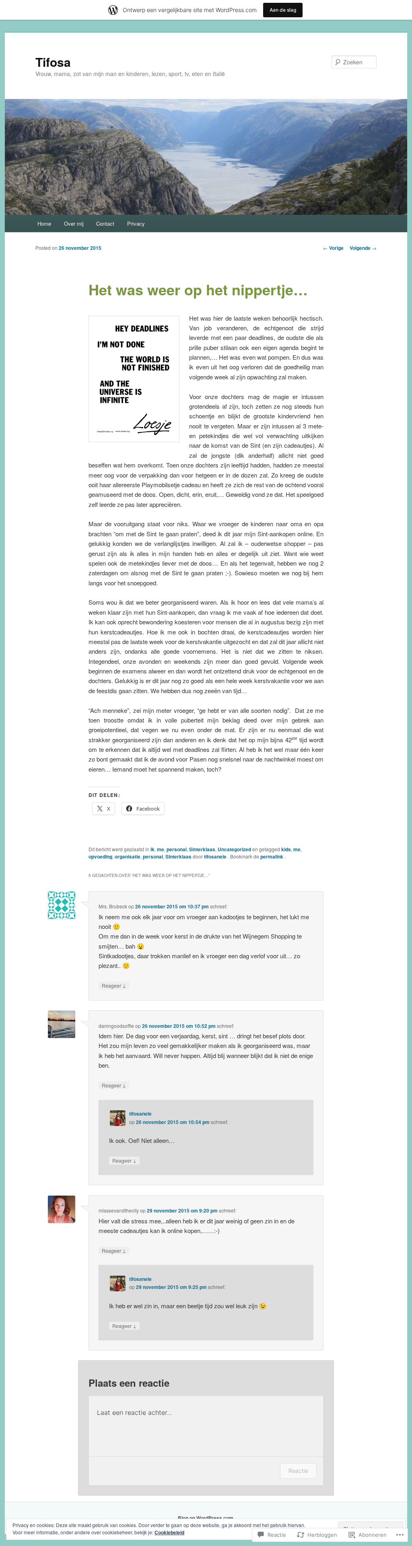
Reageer (114, 985)
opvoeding (100, 856)
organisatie (127, 856)
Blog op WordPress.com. (206, 1517)
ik (152, 849)
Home (44, 223)
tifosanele (216, 856)
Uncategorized (234, 849)
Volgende (363, 247)
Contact (105, 223)
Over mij (74, 223)
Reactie (298, 1470)
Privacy (136, 223)
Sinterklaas (202, 849)
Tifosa (53, 61)
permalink (272, 856)
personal (177, 849)
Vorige (333, 247)
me (160, 849)
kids (286, 849)
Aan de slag (283, 10)
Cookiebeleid (169, 1532)
